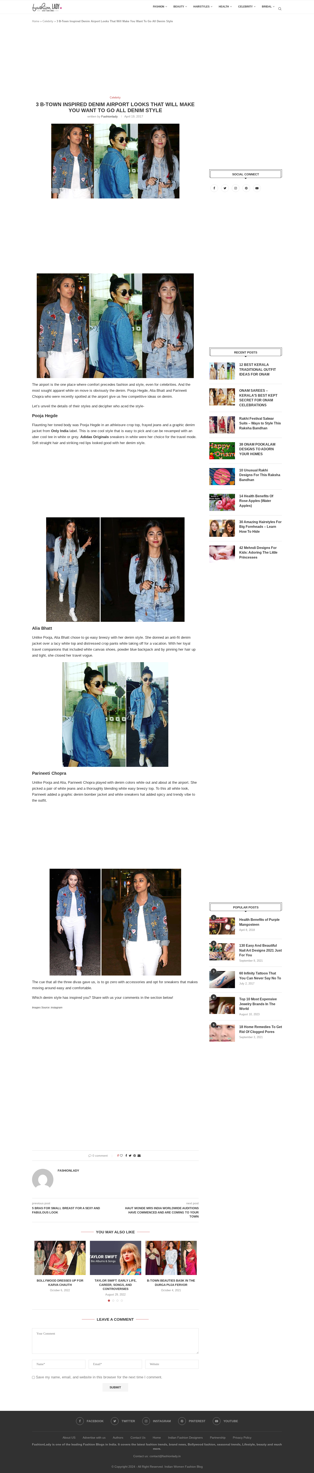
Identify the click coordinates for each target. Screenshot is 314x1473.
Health (224, 6)
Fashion (158, 6)
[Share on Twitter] (130, 1155)
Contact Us (138, 1437)
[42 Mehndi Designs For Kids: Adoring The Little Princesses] (222, 554)
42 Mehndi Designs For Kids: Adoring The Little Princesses (258, 552)
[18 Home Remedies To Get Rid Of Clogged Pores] (222, 1033)
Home (35, 21)
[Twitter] (225, 188)
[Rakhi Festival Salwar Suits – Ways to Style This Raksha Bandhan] (222, 424)
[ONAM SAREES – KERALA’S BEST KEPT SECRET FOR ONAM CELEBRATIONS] (222, 396)
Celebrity (245, 6)
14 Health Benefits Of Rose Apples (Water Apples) (256, 501)
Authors (118, 1437)
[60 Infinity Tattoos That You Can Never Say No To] (222, 979)
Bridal (267, 6)
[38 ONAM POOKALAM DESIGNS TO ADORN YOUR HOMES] (222, 450)
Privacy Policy (242, 1437)
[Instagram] (236, 188)
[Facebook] (214, 188)
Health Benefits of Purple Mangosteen (259, 922)
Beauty (178, 6)
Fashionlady (109, 116)
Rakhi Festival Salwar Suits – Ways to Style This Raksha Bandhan (260, 423)
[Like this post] (121, 1155)
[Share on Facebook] (126, 1155)
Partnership (218, 1437)
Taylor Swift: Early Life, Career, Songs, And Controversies (115, 1285)
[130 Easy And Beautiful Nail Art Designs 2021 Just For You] (222, 951)
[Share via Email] (139, 1155)
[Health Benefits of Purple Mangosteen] (222, 926)
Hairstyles (201, 6)
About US (69, 1437)
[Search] (280, 8)
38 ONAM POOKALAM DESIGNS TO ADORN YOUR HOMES (257, 449)
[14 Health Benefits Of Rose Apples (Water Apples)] (222, 502)
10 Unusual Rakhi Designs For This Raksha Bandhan (259, 475)
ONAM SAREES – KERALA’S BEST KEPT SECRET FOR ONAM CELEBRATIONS (258, 398)
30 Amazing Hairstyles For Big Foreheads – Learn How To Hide (260, 526)
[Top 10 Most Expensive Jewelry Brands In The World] (222, 1005)
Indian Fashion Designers (185, 1437)
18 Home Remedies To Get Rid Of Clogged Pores (260, 1029)
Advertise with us (94, 1437)
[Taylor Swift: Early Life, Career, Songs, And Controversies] (115, 1258)
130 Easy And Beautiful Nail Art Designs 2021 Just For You (260, 950)
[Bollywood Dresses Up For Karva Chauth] (60, 1258)
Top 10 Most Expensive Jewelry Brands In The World (258, 1004)
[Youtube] (257, 188)
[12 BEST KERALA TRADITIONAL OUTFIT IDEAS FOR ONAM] (222, 371)
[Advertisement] (110, 61)
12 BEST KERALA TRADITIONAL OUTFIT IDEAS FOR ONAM (257, 369)
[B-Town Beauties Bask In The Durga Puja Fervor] (171, 1258)
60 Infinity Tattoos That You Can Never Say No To (260, 975)
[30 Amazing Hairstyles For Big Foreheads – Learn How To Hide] (222, 528)
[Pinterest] (246, 188)
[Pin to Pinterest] (134, 1155)
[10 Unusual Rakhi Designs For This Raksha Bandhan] (222, 476)
